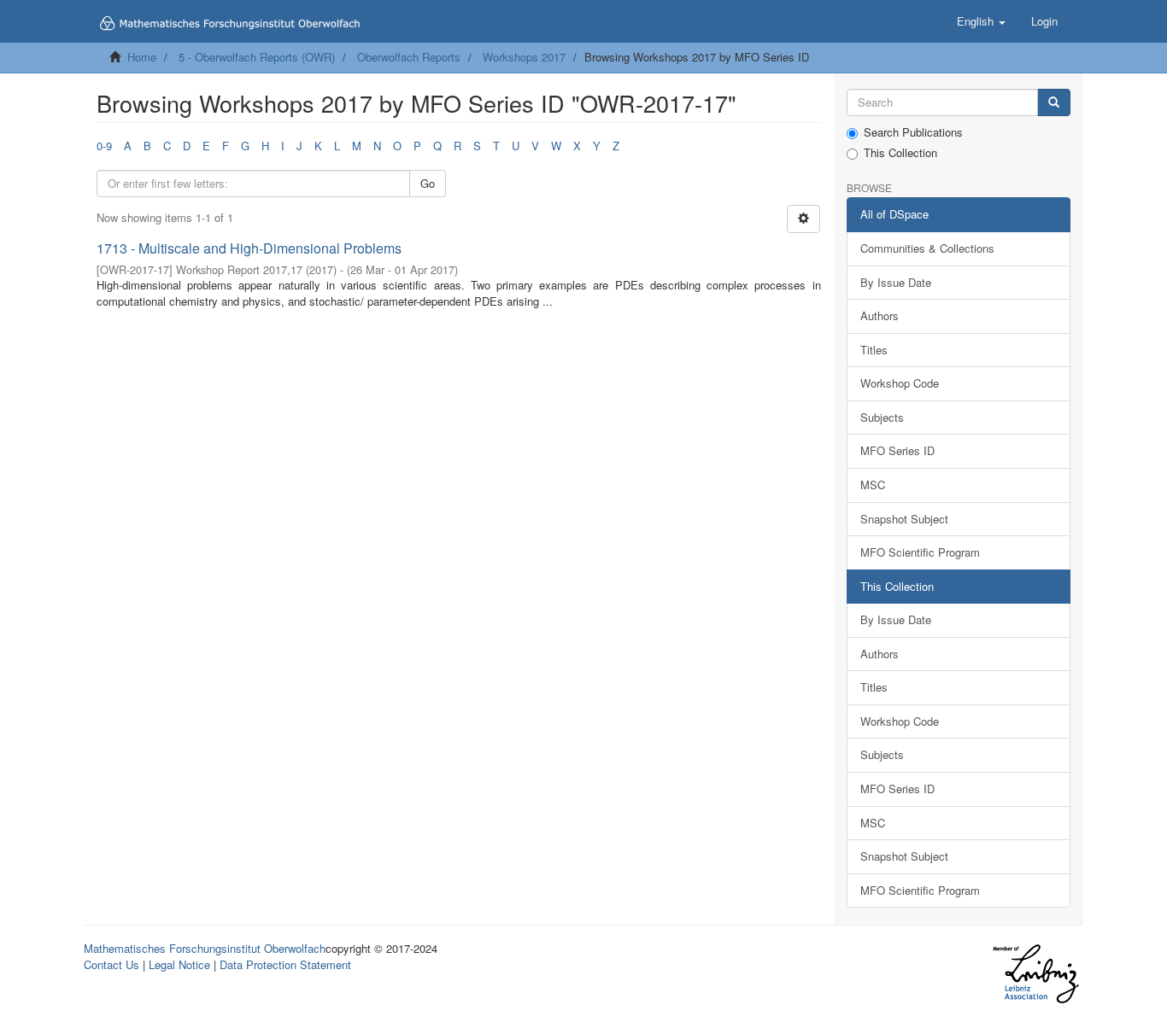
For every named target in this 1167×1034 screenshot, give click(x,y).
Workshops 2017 (524, 57)
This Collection (900, 153)
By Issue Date (895, 282)
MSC (872, 484)
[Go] (1053, 103)
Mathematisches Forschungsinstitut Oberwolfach (204, 948)
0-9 (104, 145)
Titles (874, 350)
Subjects (882, 417)
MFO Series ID (897, 450)
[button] (981, 21)
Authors (879, 315)
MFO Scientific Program (920, 552)
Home (141, 57)
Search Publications (913, 132)
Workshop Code (899, 383)
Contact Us (111, 964)
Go (427, 183)
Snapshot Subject (904, 519)
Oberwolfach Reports (408, 57)
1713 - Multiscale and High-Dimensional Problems (249, 248)
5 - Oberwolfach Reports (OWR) (257, 57)
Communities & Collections (927, 248)
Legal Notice (179, 964)
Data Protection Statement (285, 964)
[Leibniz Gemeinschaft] (1035, 974)
